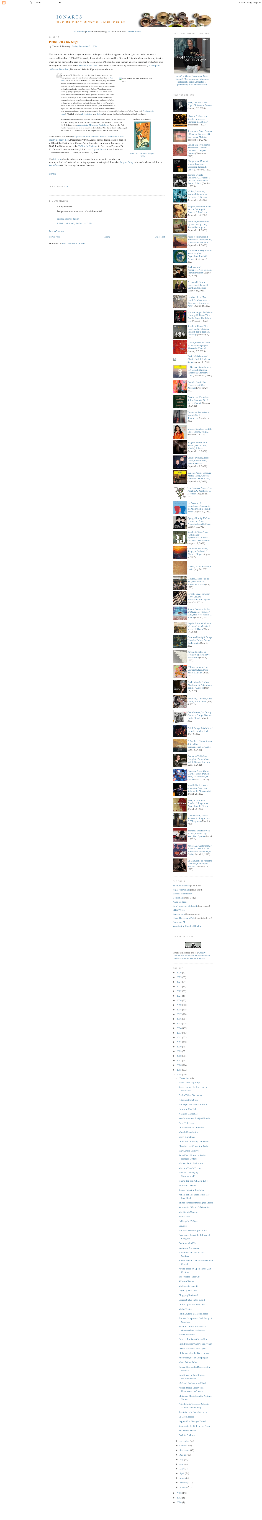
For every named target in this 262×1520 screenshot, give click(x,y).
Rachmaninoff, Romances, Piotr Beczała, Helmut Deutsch (199, 270)
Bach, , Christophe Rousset (199, 104)
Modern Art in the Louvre (191, 1163)
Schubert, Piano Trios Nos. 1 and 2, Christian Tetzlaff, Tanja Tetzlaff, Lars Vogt (198, 330)
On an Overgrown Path (184, 918)
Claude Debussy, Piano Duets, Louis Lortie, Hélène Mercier (198, 460)
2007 (179, 1060)
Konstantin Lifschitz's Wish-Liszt (194, 1207)
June (181, 1464)
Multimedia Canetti (188, 1286)
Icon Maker (184, 1216)
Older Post (160, 236)
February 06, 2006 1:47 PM (75, 223)
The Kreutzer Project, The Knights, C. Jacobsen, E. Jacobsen (199, 491)
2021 (179, 995)
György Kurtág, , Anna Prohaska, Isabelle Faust (198, 521)
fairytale (57, 158)
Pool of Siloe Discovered (190, 1095)
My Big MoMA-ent (188, 1212)
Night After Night (181, 889)
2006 (179, 1065)
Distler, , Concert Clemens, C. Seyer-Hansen (199, 149)
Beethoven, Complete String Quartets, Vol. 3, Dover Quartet (198, 400)
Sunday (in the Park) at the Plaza (194, 1426)
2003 (179, 1493)
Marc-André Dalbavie (189, 1150)
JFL (109, 31)
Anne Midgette (180, 901)
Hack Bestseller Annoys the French (195, 1343)
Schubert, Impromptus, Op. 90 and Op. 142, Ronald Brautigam (198, 224)
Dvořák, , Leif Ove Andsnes (197, 385)
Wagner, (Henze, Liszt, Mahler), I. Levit (197, 445)
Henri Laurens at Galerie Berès (193, 1313)
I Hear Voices (179, 909)
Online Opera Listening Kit (192, 1304)
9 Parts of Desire (186, 1281)
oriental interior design (68, 218)
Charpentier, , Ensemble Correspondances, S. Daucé (198, 165)
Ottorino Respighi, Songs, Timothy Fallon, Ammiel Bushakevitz (199, 640)
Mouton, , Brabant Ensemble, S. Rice (198, 581)
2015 (179, 1023)
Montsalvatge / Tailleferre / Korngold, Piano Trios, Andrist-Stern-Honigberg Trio (199, 316)
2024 (179, 982)
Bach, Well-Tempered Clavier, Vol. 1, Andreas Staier (198, 359)
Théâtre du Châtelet (87, 146)
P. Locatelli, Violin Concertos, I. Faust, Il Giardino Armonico (197, 285)
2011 (179, 1042)
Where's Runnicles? (182, 893)
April (182, 1473)
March (182, 1478)
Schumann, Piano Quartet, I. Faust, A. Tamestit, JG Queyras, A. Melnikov (199, 134)
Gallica (99, 114)
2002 (179, 1497)
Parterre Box (179, 914)
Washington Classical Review (187, 926)
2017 (179, 1014)
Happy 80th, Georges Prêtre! (192, 1421)
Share (52, 174)
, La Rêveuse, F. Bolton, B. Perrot (198, 301)
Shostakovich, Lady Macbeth (193, 1412)
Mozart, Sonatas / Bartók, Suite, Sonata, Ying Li (199, 430)
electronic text (86, 114)
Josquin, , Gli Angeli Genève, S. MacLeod (199, 209)
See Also (183, 1225)
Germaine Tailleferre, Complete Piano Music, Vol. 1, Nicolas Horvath (198, 759)
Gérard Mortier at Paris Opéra (193, 1348)
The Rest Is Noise (181, 885)
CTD (88, 31)
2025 (179, 977)
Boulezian (178, 897)
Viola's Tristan (185, 1309)
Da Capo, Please (186, 1416)
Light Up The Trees (188, 1290)
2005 (179, 1069)
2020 (179, 1000)
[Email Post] (49, 180)
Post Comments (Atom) (73, 243)
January (183, 1487)
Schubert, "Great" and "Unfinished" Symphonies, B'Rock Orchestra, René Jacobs (198, 536)
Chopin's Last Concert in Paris (193, 1146)
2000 (179, 1502)
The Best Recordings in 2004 (193, 1230)
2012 (179, 1037)
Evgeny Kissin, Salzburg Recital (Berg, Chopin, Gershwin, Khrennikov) (199, 475)
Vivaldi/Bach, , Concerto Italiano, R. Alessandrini (199, 788)
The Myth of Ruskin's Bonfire (193, 1104)
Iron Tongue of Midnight (185, 906)
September (184, 1450)
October (183, 1445)
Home (107, 236)
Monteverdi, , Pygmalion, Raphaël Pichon (199, 254)
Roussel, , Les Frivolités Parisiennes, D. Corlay (199, 850)
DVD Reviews (134, 31)
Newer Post (54, 236)
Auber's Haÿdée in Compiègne (193, 1357)
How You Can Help (188, 1109)
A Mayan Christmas (188, 1113)
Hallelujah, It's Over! (188, 1221)
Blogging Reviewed (188, 1295)
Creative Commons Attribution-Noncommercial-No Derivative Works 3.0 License (192, 955)
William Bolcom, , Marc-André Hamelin (198, 670)
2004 (179, 1074)
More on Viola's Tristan (190, 1168)
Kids (66, 187)
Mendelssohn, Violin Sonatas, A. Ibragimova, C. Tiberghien (198, 818)
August (183, 1454)
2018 (179, 1009)
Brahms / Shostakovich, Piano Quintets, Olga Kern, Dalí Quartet (198, 833)
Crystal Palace (99, 149)
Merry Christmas (187, 1137)
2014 (179, 1028)
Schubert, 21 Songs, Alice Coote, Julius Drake (199, 700)
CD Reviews (79, 31)
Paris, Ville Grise (186, 1123)
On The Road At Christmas (191, 1127)
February (184, 1482)
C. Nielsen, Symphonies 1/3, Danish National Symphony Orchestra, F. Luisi (198, 371)
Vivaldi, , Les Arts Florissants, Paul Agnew (198, 596)
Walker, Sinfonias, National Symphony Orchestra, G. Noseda (197, 194)
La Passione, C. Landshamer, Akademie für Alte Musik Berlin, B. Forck (199, 507)
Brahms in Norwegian (189, 1248)
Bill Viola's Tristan (188, 1430)
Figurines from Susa (188, 1099)
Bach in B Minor (187, 1435)
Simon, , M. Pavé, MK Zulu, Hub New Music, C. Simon (199, 613)
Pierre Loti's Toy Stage (63, 41)
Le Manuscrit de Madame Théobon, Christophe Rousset (199, 863)
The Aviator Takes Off (189, 1276)
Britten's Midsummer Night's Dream (196, 1202)
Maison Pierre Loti (88, 65)
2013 (179, 1032)
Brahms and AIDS (187, 1243)
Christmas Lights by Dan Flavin (194, 1141)
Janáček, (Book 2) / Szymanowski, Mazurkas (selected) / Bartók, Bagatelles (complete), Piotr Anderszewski (192, 80)
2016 (179, 1019)
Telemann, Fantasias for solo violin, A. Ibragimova (198, 415)
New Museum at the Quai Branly (194, 1118)
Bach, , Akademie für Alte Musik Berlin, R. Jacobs (199, 685)
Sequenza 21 (179, 922)
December (184, 1078)
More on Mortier (187, 1334)
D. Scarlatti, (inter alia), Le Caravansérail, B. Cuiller (199, 744)
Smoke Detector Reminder (191, 1190)
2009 (179, 1051)
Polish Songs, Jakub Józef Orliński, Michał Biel (199, 729)
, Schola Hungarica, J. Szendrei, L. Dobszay (198, 119)
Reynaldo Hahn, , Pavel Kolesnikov (198, 654)
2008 (179, 1056)
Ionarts (69, 17)
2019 (179, 1005)
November (184, 1441)
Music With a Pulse (188, 1362)
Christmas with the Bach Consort (194, 1353)
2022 (179, 991)
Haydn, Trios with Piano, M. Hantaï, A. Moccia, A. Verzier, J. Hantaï (199, 626)
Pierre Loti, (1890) (142, 154)
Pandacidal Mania (187, 1185)
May (181, 1468)
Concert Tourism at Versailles (193, 1339)
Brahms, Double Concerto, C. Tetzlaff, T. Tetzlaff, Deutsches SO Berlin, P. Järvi (198, 179)
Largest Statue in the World (192, 1299)
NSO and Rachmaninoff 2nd (192, 1383)
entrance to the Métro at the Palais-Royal (93, 125)
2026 (179, 972)
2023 (179, 986)
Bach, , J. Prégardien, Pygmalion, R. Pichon (198, 803)
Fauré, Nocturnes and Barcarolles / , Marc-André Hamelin (199, 239)
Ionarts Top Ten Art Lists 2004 (193, 1180)
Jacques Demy (126, 162)
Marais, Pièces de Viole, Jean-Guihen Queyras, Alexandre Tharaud (198, 345)
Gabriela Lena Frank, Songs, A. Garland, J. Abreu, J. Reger (197, 551)
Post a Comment (57, 231)
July (181, 1459)
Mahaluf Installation (188, 1132)
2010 (179, 1046)
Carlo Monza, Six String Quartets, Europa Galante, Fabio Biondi (199, 715)
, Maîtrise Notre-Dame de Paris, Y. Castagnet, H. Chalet (198, 775)
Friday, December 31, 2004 (85, 46)
